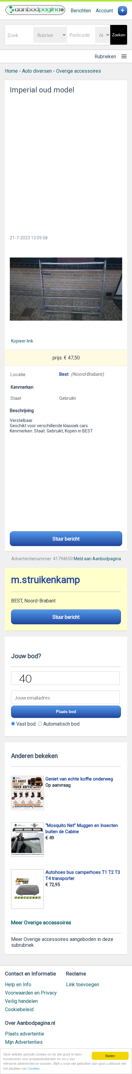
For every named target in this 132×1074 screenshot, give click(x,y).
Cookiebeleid (19, 1009)
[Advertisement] (66, 162)
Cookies (34, 1068)
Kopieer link (22, 340)
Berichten (81, 11)
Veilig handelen (21, 1001)
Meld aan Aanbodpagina (97, 558)
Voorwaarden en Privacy (31, 993)
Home (11, 71)
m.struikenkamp (45, 580)
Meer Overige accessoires (41, 922)
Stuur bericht (66, 539)
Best (63, 374)
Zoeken (118, 35)
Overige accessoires (78, 71)
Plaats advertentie (24, 1034)
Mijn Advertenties (24, 1042)
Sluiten (110, 1055)
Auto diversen (37, 71)
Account (104, 11)
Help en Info (18, 984)
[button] (66, 289)
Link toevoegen (82, 984)
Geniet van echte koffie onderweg (79, 779)
